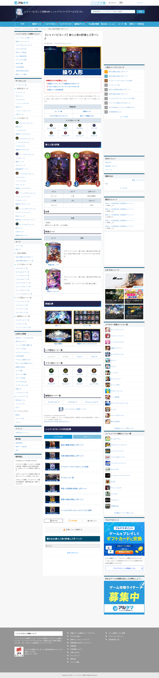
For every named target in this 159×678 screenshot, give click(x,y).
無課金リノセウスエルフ (23, 134)
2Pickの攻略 (19, 63)
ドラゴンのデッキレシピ (26, 173)
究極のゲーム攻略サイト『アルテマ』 (83, 633)
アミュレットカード (91, 402)
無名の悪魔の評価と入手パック (118, 71)
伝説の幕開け (58, 343)
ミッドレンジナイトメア (23, 196)
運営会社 (73, 659)
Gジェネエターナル (116, 354)
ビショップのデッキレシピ (27, 208)
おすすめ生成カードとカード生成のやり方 (122, 107)
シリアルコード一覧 (22, 392)
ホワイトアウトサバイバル (119, 403)
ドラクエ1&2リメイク (117, 457)
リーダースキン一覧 (22, 385)
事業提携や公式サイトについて (80, 643)
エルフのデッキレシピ (26, 123)
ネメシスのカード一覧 (22, 290)
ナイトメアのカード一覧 (23, 283)
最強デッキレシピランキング (87, 343)
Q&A (17, 450)
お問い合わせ (74, 652)
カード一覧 (122, 24)
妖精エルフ (19, 107)
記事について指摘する (74, 530)
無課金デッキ (79, 24)
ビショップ (79, 135)
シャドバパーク (22, 396)
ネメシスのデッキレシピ (26, 224)
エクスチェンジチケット (23, 352)
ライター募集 (74, 662)
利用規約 (73, 646)
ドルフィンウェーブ (117, 336)
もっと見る (124, 117)
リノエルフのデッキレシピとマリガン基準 (122, 98)
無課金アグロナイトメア (23, 204)
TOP (22, 24)
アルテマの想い (75, 636)
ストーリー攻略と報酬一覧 (24, 345)
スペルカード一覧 (21, 323)
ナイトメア (65, 135)
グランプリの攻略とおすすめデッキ (119, 103)
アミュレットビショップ (23, 110)
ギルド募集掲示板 (21, 56)
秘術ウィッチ (20, 161)
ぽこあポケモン (115, 439)
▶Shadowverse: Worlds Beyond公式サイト (57, 421)
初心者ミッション (108, 24)
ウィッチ (94, 128)
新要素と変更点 (20, 367)
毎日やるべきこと (21, 341)
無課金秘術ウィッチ (22, 169)
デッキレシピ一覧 (21, 85)
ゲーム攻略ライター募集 (117, 633)
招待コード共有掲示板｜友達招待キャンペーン (119, 203)
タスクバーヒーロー (117, 451)
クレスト (18, 422)
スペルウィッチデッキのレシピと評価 (120, 80)
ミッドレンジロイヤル (22, 103)
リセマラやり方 (65, 24)
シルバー (80, 356)
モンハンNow (114, 385)
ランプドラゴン (20, 99)
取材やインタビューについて (80, 639)
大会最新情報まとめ (115, 112)
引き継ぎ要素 (94, 24)
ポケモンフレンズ (116, 391)
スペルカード (72, 402)
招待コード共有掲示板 (55, 90)
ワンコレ (113, 409)
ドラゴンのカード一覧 (22, 279)
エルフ (65, 128)
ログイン (140, 3)
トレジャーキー (20, 403)
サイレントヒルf (115, 488)
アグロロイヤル (20, 146)
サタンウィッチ (20, 165)
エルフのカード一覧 (22, 268)
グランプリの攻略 (21, 59)
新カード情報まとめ (87, 116)
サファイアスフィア (117, 330)
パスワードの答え (21, 348)
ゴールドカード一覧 (22, 305)
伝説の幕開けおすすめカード (24, 257)
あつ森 (112, 482)
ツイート (55, 521)
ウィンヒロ (114, 372)
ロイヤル (80, 128)
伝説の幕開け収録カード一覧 (24, 260)
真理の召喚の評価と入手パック (118, 94)
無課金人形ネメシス (22, 235)
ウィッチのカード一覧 (22, 275)
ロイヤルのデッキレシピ (26, 138)
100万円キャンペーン (22, 432)
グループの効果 (20, 378)
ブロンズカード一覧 (22, 312)
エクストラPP (20, 418)
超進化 (18, 415)
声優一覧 (18, 389)
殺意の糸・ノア (53, 264)
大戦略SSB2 (114, 506)
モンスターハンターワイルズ (120, 475)
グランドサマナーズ (117, 415)
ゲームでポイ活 (97, 3)
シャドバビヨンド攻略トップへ (75, 409)
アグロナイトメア (21, 200)
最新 (133, 180)
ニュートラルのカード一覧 (24, 294)
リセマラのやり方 (73, 87)
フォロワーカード (54, 402)
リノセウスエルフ (21, 130)
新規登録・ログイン (111, 166)
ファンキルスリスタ (117, 342)
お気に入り (93, 521)
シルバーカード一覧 (22, 309)
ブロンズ (94, 356)
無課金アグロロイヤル (22, 149)
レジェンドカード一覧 (22, 301)
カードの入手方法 (21, 381)
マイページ (108, 170)
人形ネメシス (20, 114)
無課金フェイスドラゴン (23, 188)
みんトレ (113, 360)
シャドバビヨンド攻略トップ (24, 38)
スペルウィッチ (20, 92)
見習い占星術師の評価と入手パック (119, 89)
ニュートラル (51, 128)
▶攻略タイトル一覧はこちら (124, 428)
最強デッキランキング (55, 84)
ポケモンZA (114, 469)
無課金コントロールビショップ (25, 219)
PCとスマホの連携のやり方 (24, 363)
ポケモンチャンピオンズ (118, 445)
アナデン (113, 366)
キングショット (115, 379)
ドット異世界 (114, 397)
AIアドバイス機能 (21, 374)
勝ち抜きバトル (20, 400)
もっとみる (123, 188)
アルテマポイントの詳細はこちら (124, 568)
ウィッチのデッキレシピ (26, 154)
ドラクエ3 (113, 494)
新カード (58, 325)
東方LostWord (115, 421)
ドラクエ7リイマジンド (118, 463)
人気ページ (87, 437)
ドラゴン (51, 135)
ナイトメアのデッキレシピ (27, 193)
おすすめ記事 (58, 437)
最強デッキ (36, 24)
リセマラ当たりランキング (57, 87)
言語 (106, 183)
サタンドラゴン (20, 184)
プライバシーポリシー (116, 636)
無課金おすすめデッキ (71, 84)
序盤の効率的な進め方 (22, 71)
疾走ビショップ (20, 216)
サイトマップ (74, 656)
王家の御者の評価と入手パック (118, 76)
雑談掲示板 (19, 443)
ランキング (140, 180)
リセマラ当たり (51, 24)
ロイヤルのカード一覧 (22, 272)
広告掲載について (76, 649)
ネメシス (94, 135)
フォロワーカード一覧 (22, 320)
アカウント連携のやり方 (23, 359)
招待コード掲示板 (137, 24)
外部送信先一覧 (114, 639)
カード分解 (19, 370)
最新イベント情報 (21, 74)
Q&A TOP (108, 162)
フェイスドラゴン (21, 181)
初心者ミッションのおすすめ (24, 338)
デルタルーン (114, 500)
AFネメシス (19, 96)
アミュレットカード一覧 (23, 327)
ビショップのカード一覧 (23, 286)
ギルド (18, 407)
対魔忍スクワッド (116, 348)
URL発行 (74, 521)
